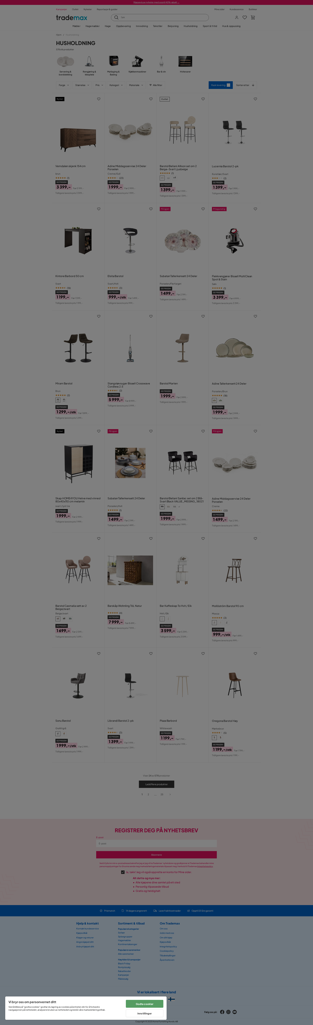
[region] (86, 1008)
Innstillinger (144, 1013)
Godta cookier (145, 1003)
